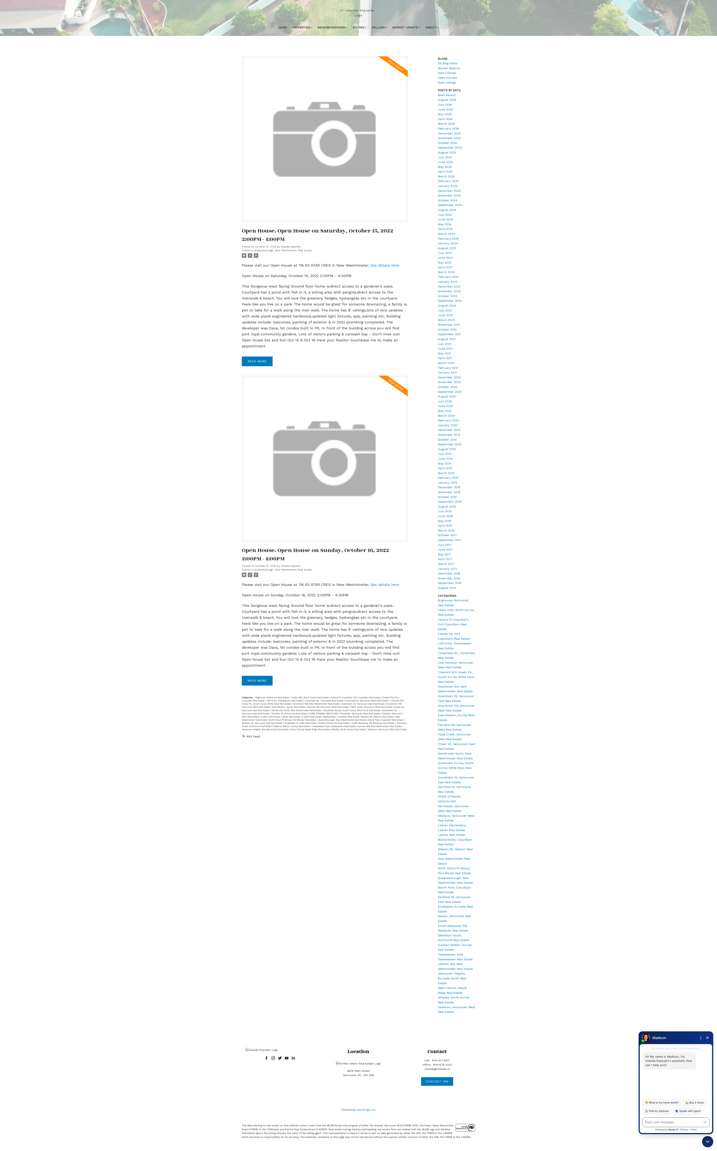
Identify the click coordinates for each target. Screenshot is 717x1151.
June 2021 (445, 348)
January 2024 (448, 243)
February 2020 (448, 420)
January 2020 (448, 425)
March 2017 (446, 564)
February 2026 (448, 128)
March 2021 (446, 363)
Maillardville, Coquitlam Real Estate (342, 717)
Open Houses (447, 77)
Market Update (405, 27)
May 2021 (444, 353)
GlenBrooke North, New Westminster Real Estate (296, 710)
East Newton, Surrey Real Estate (289, 707)
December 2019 (449, 430)
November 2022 (449, 291)
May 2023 (444, 262)
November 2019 (449, 435)
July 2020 (445, 401)
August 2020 (447, 396)
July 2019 (444, 454)
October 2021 (447, 329)
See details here (384, 265)
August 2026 (447, 100)
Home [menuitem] (282, 27)
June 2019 (445, 458)
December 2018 (449, 487)
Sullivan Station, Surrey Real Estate (292, 726)
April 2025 (445, 171)
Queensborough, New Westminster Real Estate (283, 250)
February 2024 (448, 238)
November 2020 (449, 382)
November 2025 (449, 138)
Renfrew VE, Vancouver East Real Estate (262, 723)
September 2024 (450, 205)
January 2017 (447, 569)
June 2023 (445, 257)
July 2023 (445, 253)
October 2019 (447, 439)
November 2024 (449, 195)
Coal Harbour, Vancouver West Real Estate (367, 701)
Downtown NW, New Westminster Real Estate (316, 704)
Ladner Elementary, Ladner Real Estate (281, 717)
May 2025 (444, 167)
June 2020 (445, 406)
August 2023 (447, 248)
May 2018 (444, 521)
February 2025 (448, 181)
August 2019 (447, 449)
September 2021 (449, 334)
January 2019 (447, 482)
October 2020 (447, 387)
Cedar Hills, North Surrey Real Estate (310, 697)
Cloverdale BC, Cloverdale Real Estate (324, 701)
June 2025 (445, 162)
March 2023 (446, 272)
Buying (358, 27)
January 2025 (447, 186)
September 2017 (450, 540)
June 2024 (445, 219)
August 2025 (447, 152)
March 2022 (446, 320)
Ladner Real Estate (312, 717)
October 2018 (447, 497)
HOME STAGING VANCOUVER (324, 713)
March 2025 (446, 176)
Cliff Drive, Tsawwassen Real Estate (284, 701)
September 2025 (450, 147)
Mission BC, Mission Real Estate (377, 717)
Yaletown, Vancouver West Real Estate (387, 729)
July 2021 (444, 344)
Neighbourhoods (331, 27)
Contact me (437, 1081)
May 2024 (445, 224)
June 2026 (445, 109)
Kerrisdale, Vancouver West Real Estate (360, 713)
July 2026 (445, 104)
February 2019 (448, 478)
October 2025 (447, 143)
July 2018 (444, 511)
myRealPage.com (366, 1109)
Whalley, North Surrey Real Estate (349, 729)
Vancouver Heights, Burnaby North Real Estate (265, 729)
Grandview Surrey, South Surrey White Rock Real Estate (352, 710)
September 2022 (450, 300)
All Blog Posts (447, 63)
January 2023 (447, 281)
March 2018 (446, 530)
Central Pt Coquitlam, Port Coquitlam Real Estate (356, 697)
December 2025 (449, 133)
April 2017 (445, 559)
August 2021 (447, 339)
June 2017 (445, 549)
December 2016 (449, 573)
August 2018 (447, 506)
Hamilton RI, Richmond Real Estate (289, 713)
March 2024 (446, 234)
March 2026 (446, 123)
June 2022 (445, 315)
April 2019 (445, 468)
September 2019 (449, 444)
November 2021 (449, 324)
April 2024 (445, 229)
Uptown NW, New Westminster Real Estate (380, 726)
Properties (301, 27)
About (431, 27)
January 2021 (447, 372)
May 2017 (444, 554)
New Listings (447, 73)
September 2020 (450, 392)
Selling (378, 27)
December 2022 (449, 286)
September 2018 (449, 501)
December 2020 (449, 377)
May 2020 (445, 411)
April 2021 (445, 358)
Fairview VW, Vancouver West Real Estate (328, 707)
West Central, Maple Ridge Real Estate (310, 729)
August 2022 (447, 305)
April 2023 (445, 267)
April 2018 (445, 525)
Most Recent (447, 95)
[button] (266, 1058)
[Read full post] (325, 141)
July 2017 (445, 545)
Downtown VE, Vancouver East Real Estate (363, 704)
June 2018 (445, 516)
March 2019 (446, 473)
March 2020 (446, 415)
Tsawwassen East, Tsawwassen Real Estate (334, 726)
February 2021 (448, 368)
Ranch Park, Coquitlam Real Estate (386, 720)
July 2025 (445, 157)
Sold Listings (447, 82)
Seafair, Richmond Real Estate (334, 723)
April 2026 (445, 119)
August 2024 (447, 210)
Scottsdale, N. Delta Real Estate (301, 723)
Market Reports (449, 68)
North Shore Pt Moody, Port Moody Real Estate (293, 720)
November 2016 (449, 578)
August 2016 (447, 588)
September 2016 (449, 583)
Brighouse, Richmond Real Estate (272, 697)
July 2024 (445, 214)
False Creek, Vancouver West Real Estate (372, 707)
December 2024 (449, 191)
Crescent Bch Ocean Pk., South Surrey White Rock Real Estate (456, 676)
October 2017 (447, 535)
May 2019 (444, 463)
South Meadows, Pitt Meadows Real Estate (373, 723)
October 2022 (447, 296)
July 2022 (445, 310)
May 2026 (444, 114)
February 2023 (448, 277)
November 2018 (449, 492)
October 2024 (447, 200)
